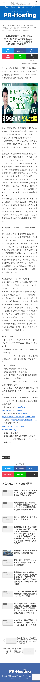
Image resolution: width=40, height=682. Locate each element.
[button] (36, 376)
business (7, 457)
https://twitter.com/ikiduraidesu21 (24, 420)
